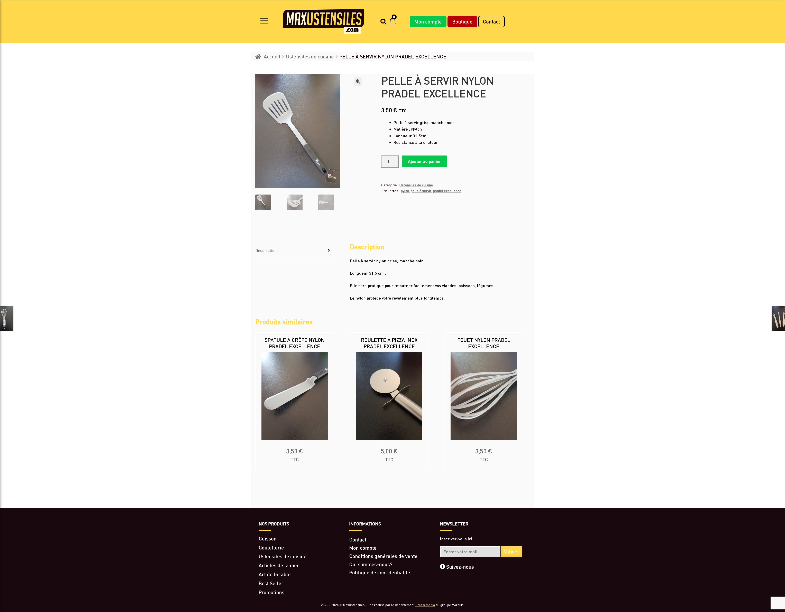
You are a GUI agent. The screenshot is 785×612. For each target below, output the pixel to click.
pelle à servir (421, 190)
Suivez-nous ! (461, 567)
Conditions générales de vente (383, 556)
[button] (358, 81)
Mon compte (428, 21)
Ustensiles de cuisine (310, 56)
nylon (405, 190)
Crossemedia (425, 605)
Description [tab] (266, 250)
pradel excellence (447, 190)
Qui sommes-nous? (370, 564)
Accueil (272, 56)
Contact (491, 21)
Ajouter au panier (424, 161)
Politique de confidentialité (379, 572)
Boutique (462, 21)
